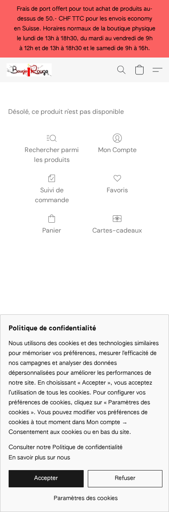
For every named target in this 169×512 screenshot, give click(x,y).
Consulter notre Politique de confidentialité (66, 447)
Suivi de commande (52, 195)
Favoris (117, 190)
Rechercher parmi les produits (52, 154)
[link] (85, 495)
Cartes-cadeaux (117, 230)
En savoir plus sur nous (39, 458)
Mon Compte (117, 149)
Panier (51, 230)
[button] (30, 70)
